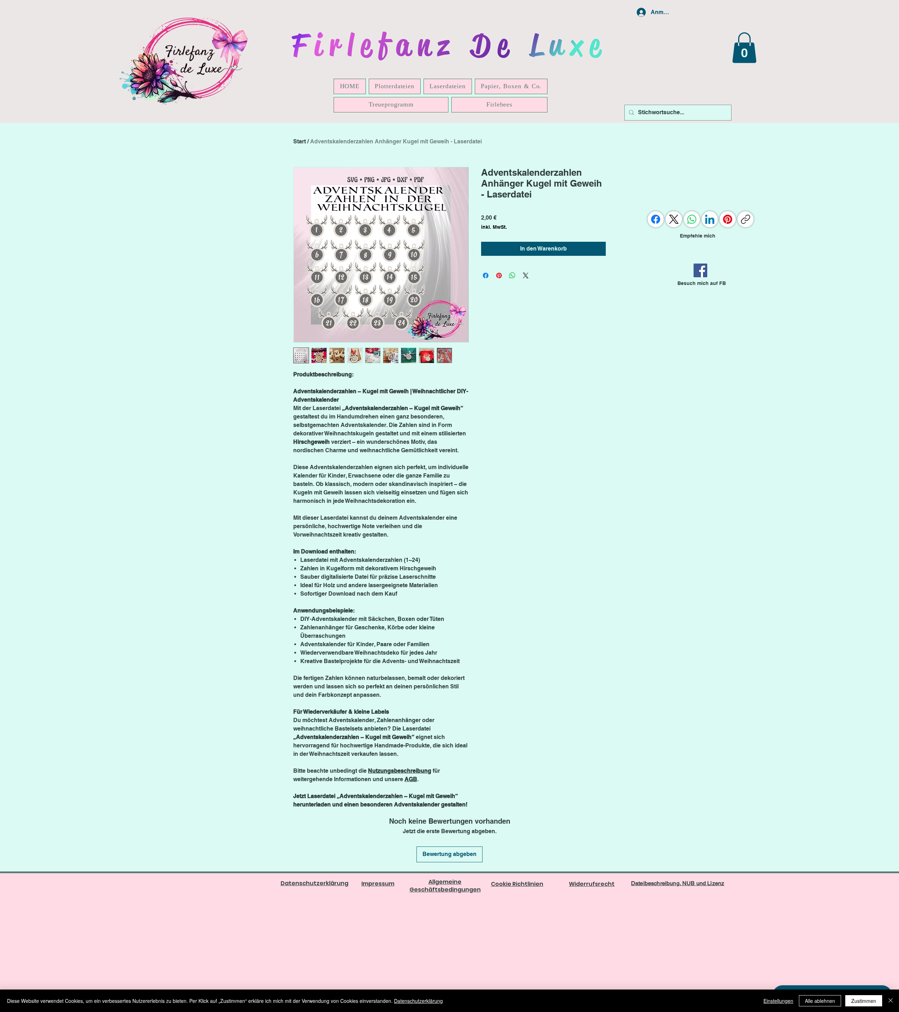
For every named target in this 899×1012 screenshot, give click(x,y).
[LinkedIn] (710, 219)
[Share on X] (525, 275)
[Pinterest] (728, 219)
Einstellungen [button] (778, 1000)
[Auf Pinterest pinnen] (499, 275)
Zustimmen (863, 1000)
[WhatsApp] (692, 219)
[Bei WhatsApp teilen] (512, 275)
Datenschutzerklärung (418, 1000)
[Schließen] (890, 1000)
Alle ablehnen (820, 1000)
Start (299, 141)
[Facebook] (700, 270)
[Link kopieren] (745, 219)
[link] (744, 47)
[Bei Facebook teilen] (485, 275)
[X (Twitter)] (673, 219)
